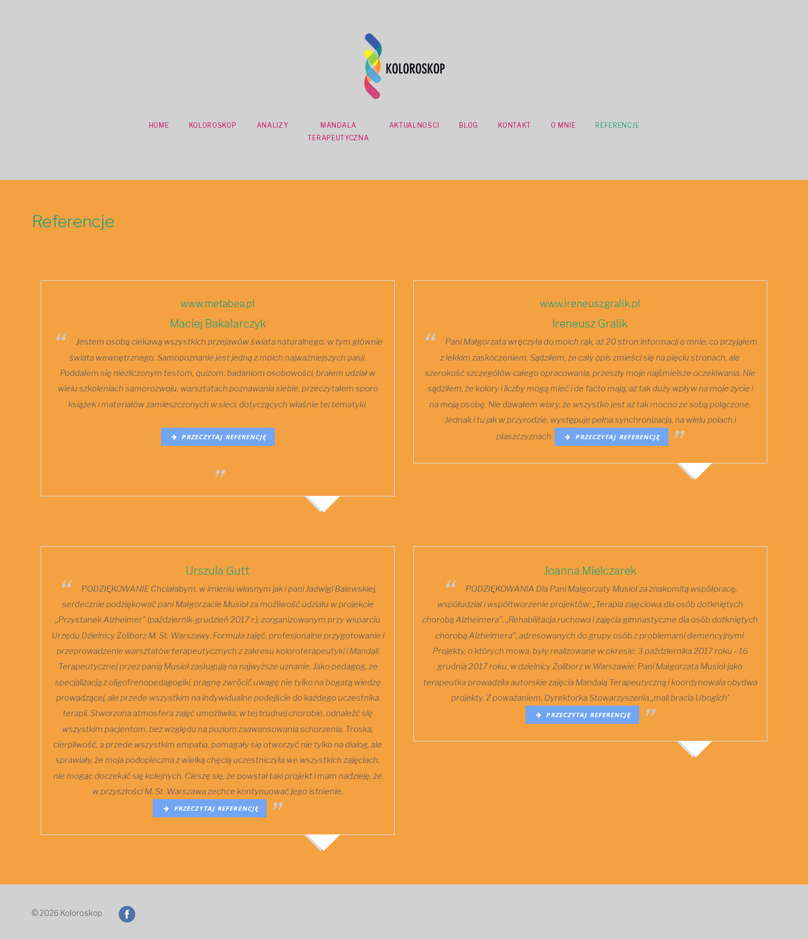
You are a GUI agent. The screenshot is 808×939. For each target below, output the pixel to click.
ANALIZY (273, 125)
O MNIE (563, 125)
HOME (159, 125)
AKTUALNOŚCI (414, 125)
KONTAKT (514, 125)
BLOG (468, 125)
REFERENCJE (617, 125)
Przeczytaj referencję (221, 437)
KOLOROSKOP (213, 125)
